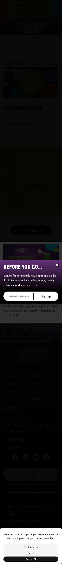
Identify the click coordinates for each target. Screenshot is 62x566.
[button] (56, 265)
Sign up (46, 296)
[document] (31, 282)
